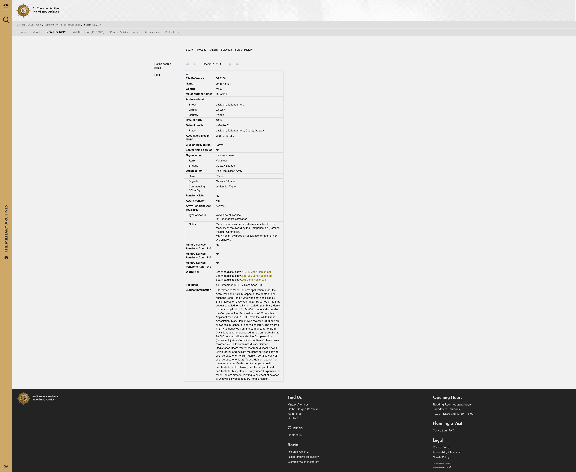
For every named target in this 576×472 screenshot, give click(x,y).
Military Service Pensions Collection (63, 24)
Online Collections (29, 24)
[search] (6, 19)
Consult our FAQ (443, 430)
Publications (172, 32)
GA (6, 466)
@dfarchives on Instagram (303, 462)
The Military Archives (6, 229)
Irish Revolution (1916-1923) (88, 32)
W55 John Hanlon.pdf (254, 279)
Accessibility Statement (447, 452)
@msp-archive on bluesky (303, 456)
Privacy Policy (441, 447)
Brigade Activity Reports (124, 32)
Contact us (295, 435)
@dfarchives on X (298, 451)
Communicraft (442, 467)
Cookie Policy (441, 457)
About (36, 32)
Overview (21, 32)
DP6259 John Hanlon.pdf (256, 272)
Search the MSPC (56, 32)
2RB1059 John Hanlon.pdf (256, 275)
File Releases (151, 32)
